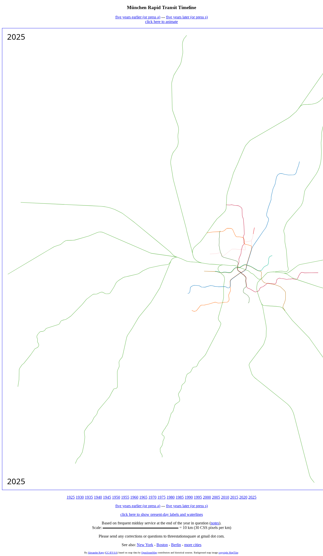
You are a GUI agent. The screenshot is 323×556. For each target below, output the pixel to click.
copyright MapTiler (228, 552)
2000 (207, 497)
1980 (171, 497)
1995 (198, 497)
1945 (107, 497)
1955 (125, 497)
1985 (180, 497)
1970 (152, 497)
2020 (243, 497)
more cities (192, 545)
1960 (134, 497)
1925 (71, 497)
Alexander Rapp (96, 552)
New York (145, 545)
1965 (143, 497)
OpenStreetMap (149, 552)
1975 (161, 497)
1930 (80, 497)
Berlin (176, 545)
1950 (116, 497)
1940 (98, 497)
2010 (225, 497)
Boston (162, 545)
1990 (189, 497)
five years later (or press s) (187, 17)
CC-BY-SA (111, 552)
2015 (234, 497)
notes (215, 523)
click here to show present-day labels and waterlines (161, 514)
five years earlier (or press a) (137, 17)
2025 (252, 497)
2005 (216, 497)
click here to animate (161, 21)
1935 (89, 497)
